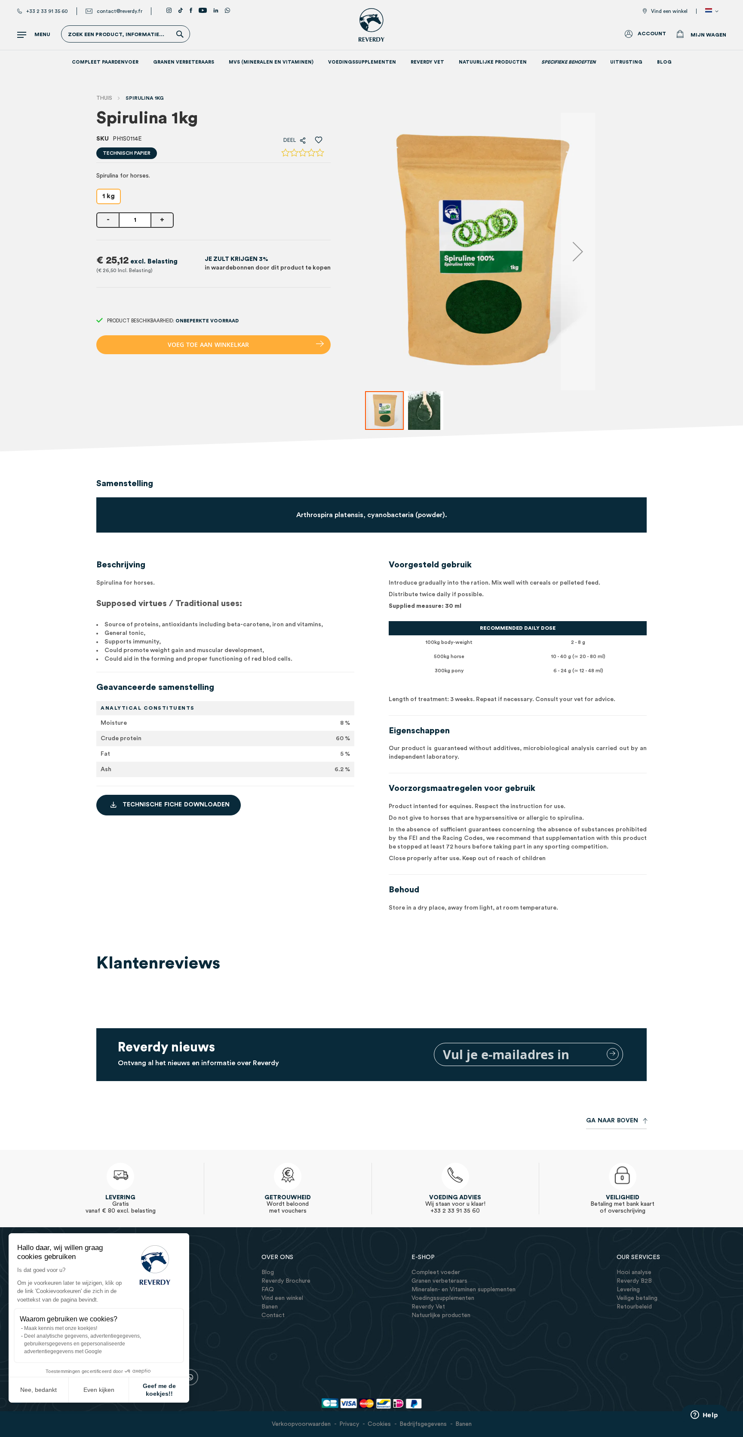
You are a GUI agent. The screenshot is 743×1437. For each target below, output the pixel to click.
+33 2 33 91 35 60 (47, 11)
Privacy (349, 1424)
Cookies (379, 1424)
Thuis (104, 98)
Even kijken (98, 1389)
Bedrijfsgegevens (423, 1424)
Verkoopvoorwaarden (301, 1424)
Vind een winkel (669, 11)
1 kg (108, 196)
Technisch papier (126, 153)
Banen (463, 1424)
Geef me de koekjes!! (159, 1389)
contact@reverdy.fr (119, 11)
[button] (713, 11)
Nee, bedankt (38, 1389)
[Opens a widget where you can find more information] (704, 1415)
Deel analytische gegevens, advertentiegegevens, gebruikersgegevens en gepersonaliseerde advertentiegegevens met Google (82, 1343)
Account (652, 33)
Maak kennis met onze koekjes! (60, 1328)
